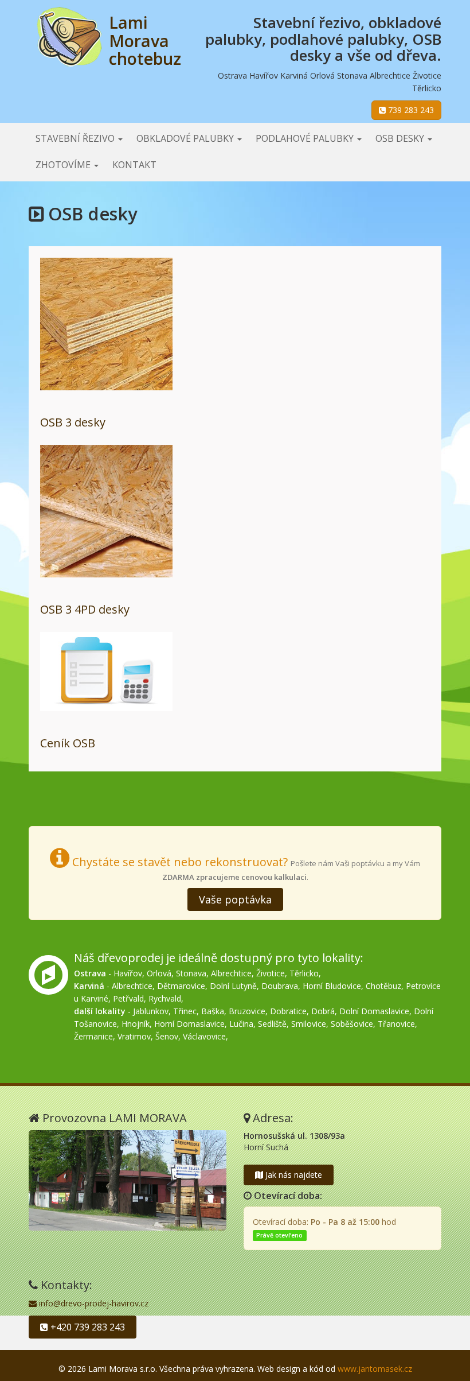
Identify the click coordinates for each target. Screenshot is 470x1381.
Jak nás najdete (292, 1174)
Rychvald (164, 998)
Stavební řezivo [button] (76, 138)
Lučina (241, 1023)
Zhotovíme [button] (64, 164)
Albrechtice (231, 973)
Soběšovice (352, 1023)
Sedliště (272, 1023)
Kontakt (134, 164)
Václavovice (204, 1036)
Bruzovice (247, 1011)
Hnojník (136, 1023)
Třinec (185, 1011)
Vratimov (134, 1036)
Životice (270, 973)
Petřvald (128, 998)
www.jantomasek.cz (375, 1368)
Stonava (191, 973)
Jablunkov (151, 1011)
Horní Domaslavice (189, 1023)
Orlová (159, 973)
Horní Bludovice (332, 985)
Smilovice (308, 1023)
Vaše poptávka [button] (235, 899)
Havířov (127, 973)
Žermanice (93, 1036)
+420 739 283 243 (86, 1327)
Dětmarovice (181, 985)
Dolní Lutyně (233, 985)
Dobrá (323, 1011)
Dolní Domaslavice (374, 1011)
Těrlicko (304, 973)
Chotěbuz (383, 985)
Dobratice (288, 1011)
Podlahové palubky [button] (306, 138)
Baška (212, 1011)
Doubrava (279, 985)
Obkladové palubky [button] (186, 138)
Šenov (166, 1036)
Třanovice (396, 1023)
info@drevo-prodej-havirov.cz (92, 1303)
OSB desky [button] (400, 138)
